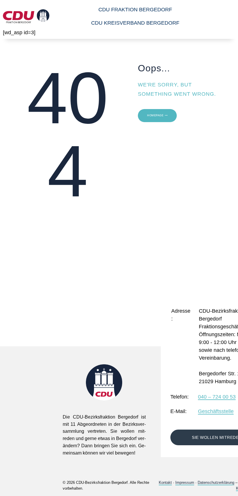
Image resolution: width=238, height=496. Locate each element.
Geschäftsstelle (216, 411)
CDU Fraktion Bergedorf (135, 9)
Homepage (155, 115)
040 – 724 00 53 (217, 397)
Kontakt (165, 482)
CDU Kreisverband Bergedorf (135, 23)
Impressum (184, 482)
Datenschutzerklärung (216, 482)
